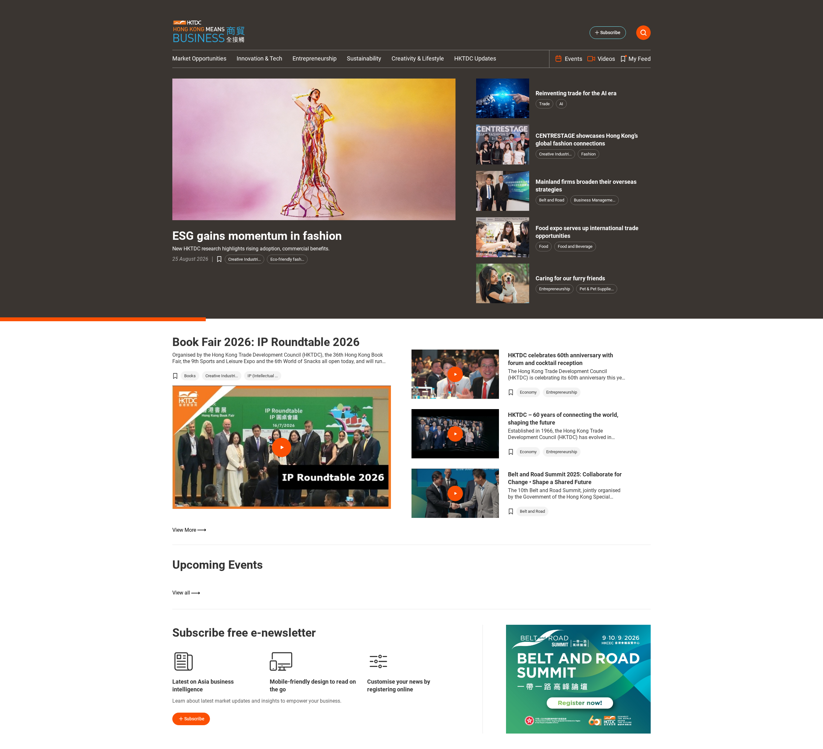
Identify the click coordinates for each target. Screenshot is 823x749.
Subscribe (194, 718)
